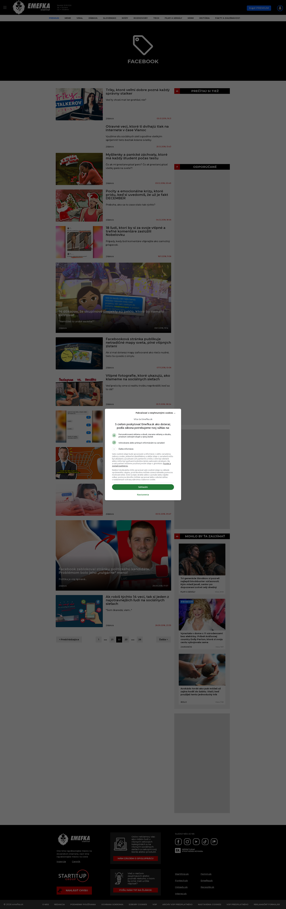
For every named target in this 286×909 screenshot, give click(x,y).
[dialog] (143, 454)
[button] (143, 449)
